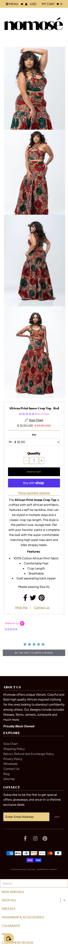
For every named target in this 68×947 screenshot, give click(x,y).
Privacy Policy (12, 759)
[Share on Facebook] (25, 599)
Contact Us (11, 769)
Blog (6, 774)
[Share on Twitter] (33, 599)
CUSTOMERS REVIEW (17, 943)
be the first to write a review (34, 652)
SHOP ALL (9, 900)
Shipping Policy (14, 749)
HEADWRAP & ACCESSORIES (23, 917)
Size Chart (10, 744)
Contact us (41, 607)
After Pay (21, 607)
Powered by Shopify (47, 869)
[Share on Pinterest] (42, 599)
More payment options (34, 493)
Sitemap (9, 779)
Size (34, 434)
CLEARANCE (11, 926)
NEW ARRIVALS (13, 892)
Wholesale (10, 764)
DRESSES (8, 909)
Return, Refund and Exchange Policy (28, 754)
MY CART (52, 4)
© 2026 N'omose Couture (23, 869)
